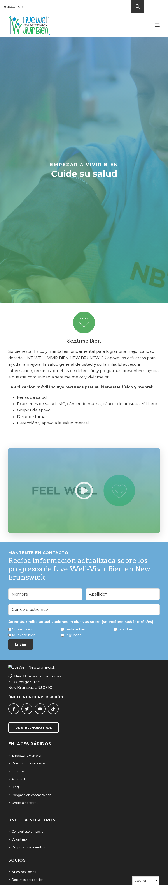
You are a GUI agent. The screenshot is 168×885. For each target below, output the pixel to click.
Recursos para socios (27, 880)
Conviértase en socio (27, 832)
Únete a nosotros (33, 727)
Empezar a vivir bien (27, 755)
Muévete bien (23, 635)
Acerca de (19, 779)
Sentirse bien (75, 629)
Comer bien (22, 629)
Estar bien (126, 629)
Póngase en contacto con (31, 795)
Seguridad (73, 635)
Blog (15, 787)
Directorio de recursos (28, 763)
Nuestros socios (24, 872)
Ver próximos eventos (28, 847)
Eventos (18, 771)
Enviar (20, 644)
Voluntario (19, 839)
